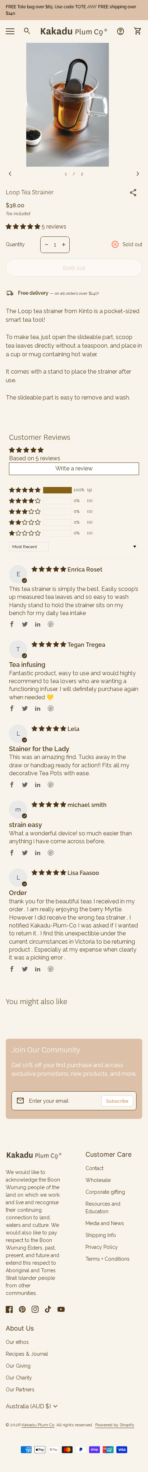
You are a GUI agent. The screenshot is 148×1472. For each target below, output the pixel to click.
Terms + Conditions (107, 1259)
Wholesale (98, 1180)
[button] (24, 226)
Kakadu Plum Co (38, 1424)
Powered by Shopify (114, 1425)
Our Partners (20, 1389)
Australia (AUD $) (33, 1406)
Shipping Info (100, 1235)
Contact (94, 1168)
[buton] (33, 1406)
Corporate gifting (105, 1192)
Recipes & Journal (27, 1354)
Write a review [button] (74, 468)
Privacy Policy (101, 1247)
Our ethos (17, 1342)
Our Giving (18, 1366)
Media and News (104, 1223)
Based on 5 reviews (34, 458)
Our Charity (19, 1378)
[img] (50, 569)
